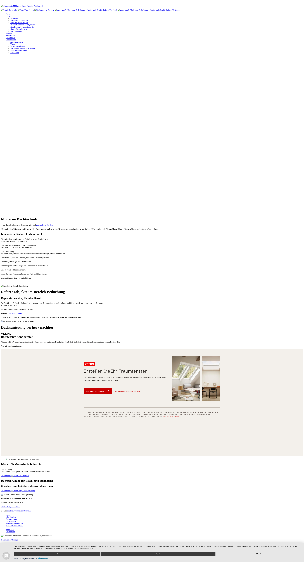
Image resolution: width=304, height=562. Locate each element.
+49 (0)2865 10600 (15, 313)
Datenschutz (10, 532)
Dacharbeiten (11, 521)
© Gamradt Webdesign (9, 540)
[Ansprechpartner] (44, 10)
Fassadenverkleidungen (14, 523)
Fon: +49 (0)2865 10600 (10, 507)
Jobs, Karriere (11, 517)
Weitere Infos (6, 476)
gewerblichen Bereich (44, 225)
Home (8, 515)
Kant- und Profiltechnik (14, 526)
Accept (158, 554)
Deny (57, 554)
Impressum (10, 530)
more (258, 554)
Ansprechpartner (12, 519)
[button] (152, 209)
